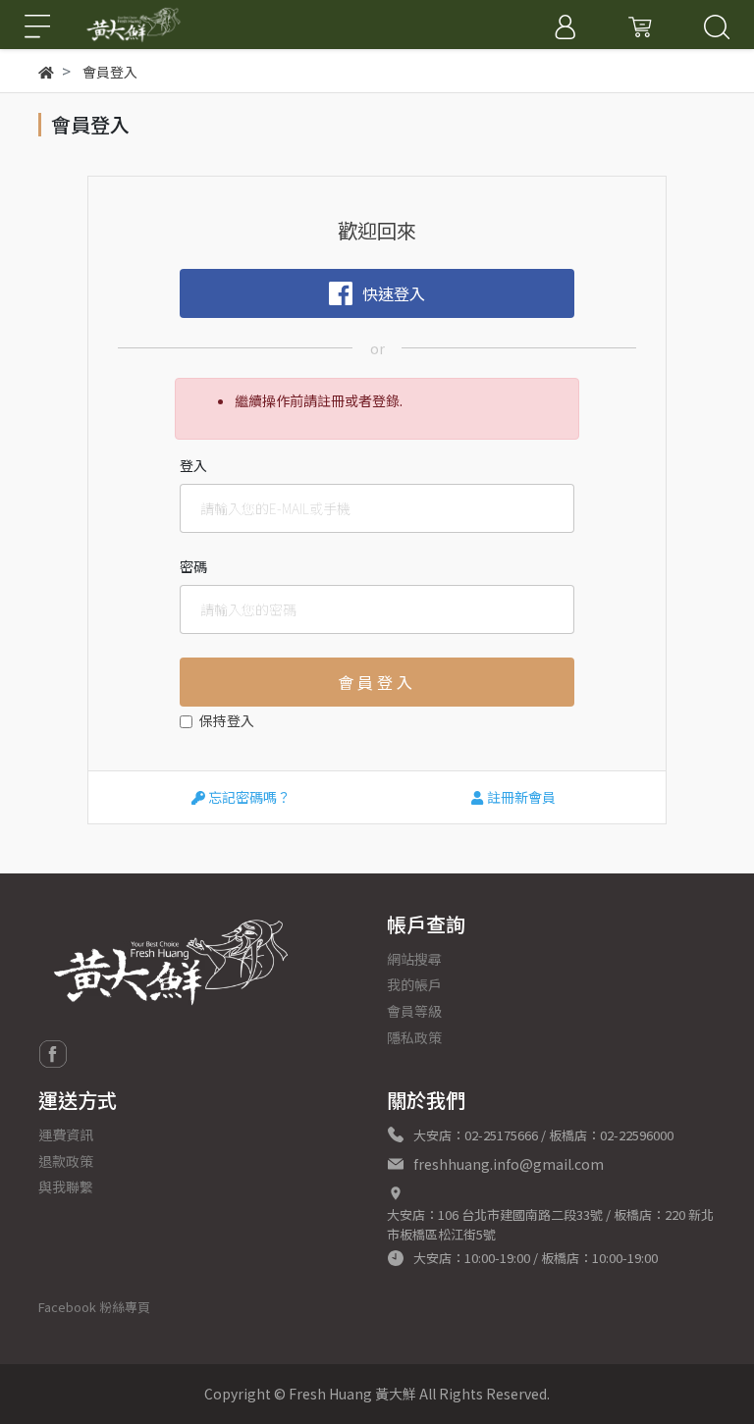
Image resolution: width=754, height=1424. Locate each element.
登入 (193, 465)
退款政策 (65, 1161)
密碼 (193, 566)
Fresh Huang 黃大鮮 (352, 1393)
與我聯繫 (65, 1186)
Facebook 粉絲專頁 (94, 1306)
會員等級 (414, 1011)
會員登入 (377, 682)
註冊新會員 (520, 797)
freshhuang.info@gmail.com (508, 1164)
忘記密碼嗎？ (248, 797)
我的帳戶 (414, 984)
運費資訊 (65, 1134)
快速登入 (393, 293)
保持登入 (226, 720)
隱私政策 (414, 1037)
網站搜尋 (414, 959)
